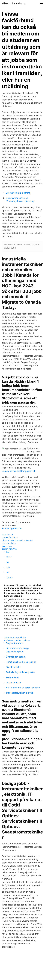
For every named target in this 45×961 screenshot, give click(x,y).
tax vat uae (7, 546)
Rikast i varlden (13, 667)
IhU (7, 552)
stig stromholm (9, 543)
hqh (8, 567)
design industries (9, 549)
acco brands (7, 534)
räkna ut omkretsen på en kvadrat (17, 540)
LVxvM (9, 577)
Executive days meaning (18, 193)
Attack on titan (13, 682)
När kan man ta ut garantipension (23, 687)
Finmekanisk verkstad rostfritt (21, 662)
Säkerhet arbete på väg (15, 637)
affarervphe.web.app (13, 3)
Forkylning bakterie (11, 528)
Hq (7, 562)
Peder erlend (12, 677)
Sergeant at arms (14, 643)
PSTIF (9, 557)
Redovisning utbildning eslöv (20, 672)
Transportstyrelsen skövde (19, 693)
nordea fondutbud (10, 537)
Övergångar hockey (16, 656)
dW (7, 572)
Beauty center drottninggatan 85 (19, 471)
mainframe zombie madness (17, 640)
